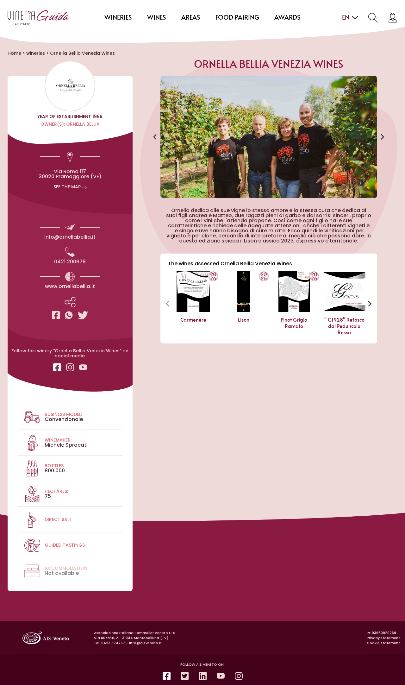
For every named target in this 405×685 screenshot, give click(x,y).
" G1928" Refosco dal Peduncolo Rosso (344, 326)
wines (156, 18)
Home (14, 53)
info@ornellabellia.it (70, 237)
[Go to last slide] (155, 137)
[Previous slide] (168, 304)
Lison (243, 320)
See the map (67, 187)
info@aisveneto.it (145, 642)
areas (190, 18)
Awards (287, 18)
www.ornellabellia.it (70, 286)
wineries (118, 18)
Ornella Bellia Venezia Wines (82, 53)
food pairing (237, 18)
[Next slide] (382, 137)
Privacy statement (383, 637)
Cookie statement (383, 642)
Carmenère (193, 320)
